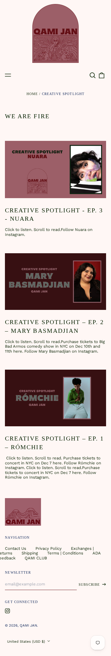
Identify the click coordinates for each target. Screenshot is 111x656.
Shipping (30, 553)
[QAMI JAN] (55, 33)
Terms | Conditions (65, 553)
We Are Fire (27, 116)
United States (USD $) (26, 641)
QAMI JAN (28, 625)
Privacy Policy (48, 548)
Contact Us (15, 548)
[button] (92, 75)
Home (32, 94)
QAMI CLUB (36, 558)
